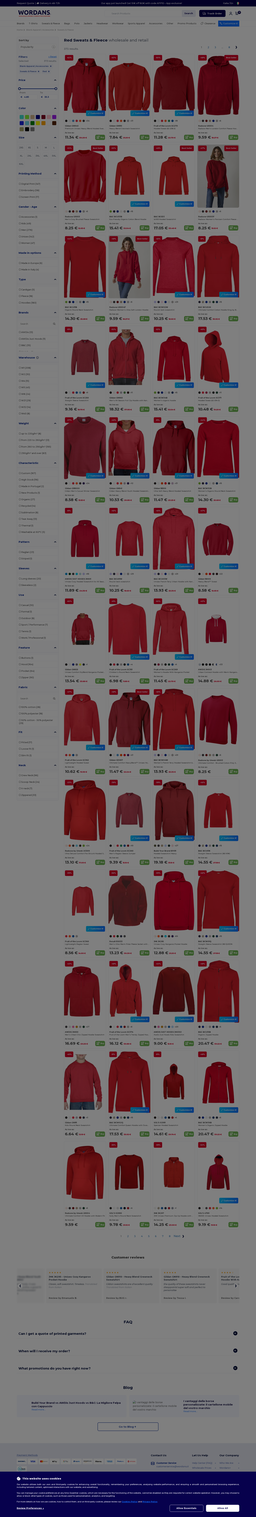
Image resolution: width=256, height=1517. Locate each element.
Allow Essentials (186, 1508)
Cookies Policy (130, 1501)
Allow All (222, 1508)
